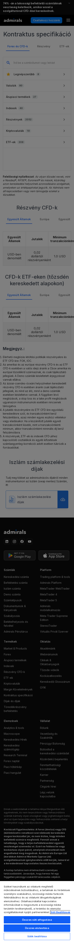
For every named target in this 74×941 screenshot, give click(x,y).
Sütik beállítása (37, 936)
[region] (37, 911)
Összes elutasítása (37, 927)
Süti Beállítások (60, 912)
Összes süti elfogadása (37, 919)
